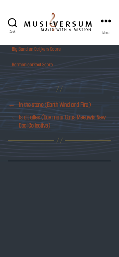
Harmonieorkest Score (32, 64)
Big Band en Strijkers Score (36, 48)
